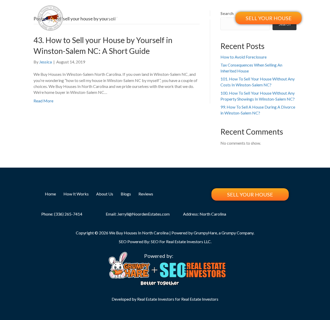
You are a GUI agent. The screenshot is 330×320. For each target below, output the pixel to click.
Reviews (218, 17)
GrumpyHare (205, 232)
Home (113, 17)
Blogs (195, 17)
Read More (43, 100)
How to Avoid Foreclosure (243, 56)
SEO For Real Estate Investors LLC (181, 241)
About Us (172, 17)
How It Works (140, 17)
